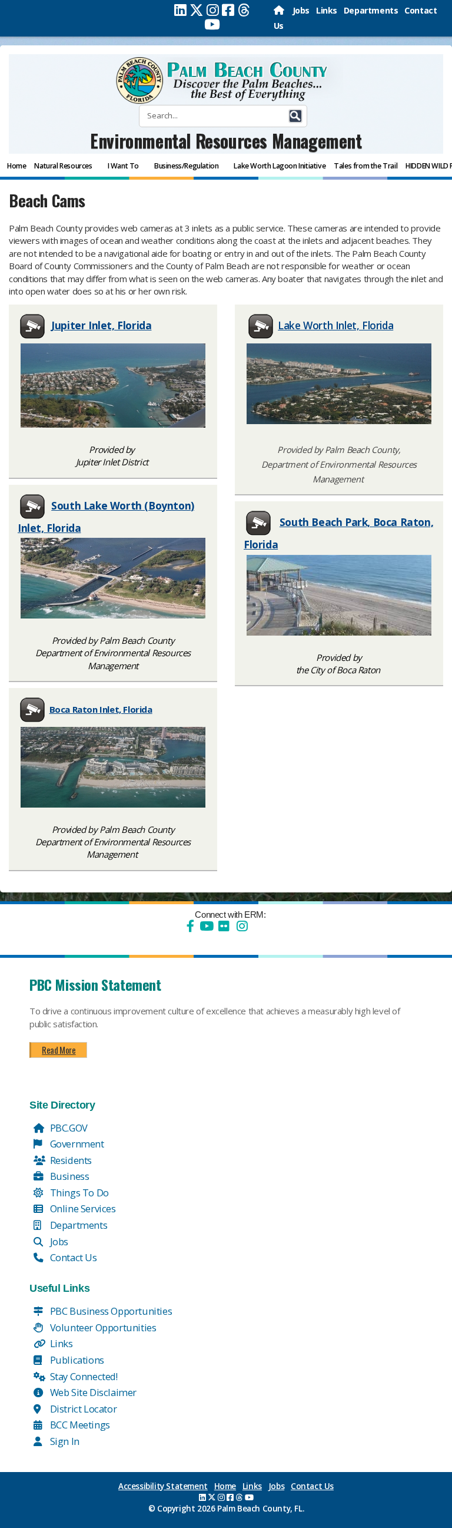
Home (225, 1486)
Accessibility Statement (163, 1486)
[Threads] (244, 10)
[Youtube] (212, 24)
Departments (371, 10)
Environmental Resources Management (225, 140)
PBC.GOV (68, 1128)
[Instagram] (213, 10)
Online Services (82, 1208)
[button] (295, 116)
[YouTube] (205, 925)
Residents (70, 1160)
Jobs (301, 10)
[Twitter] (197, 10)
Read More (58, 1049)
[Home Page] (280, 10)
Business (68, 1176)
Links (326, 10)
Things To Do (78, 1192)
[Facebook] (228, 10)
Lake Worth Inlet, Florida (335, 325)
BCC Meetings (79, 1424)
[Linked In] (180, 10)
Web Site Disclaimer (92, 1392)
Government (76, 1143)
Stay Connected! (83, 1376)
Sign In (63, 1441)
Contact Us (72, 1257)
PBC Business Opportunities (110, 1311)
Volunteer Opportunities (102, 1327)
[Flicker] (224, 925)
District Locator (82, 1408)
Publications (76, 1360)
